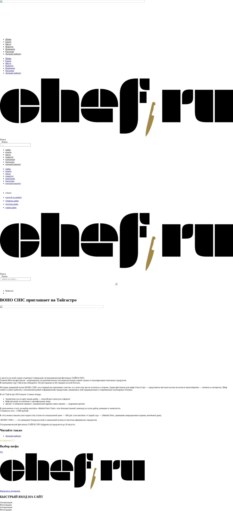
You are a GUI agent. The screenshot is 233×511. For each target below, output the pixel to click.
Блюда (8, 42)
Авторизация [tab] (6, 502)
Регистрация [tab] (6, 505)
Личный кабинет (13, 54)
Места (8, 44)
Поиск (3, 139)
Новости (9, 47)
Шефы (8, 39)
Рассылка (9, 51)
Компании (10, 49)
